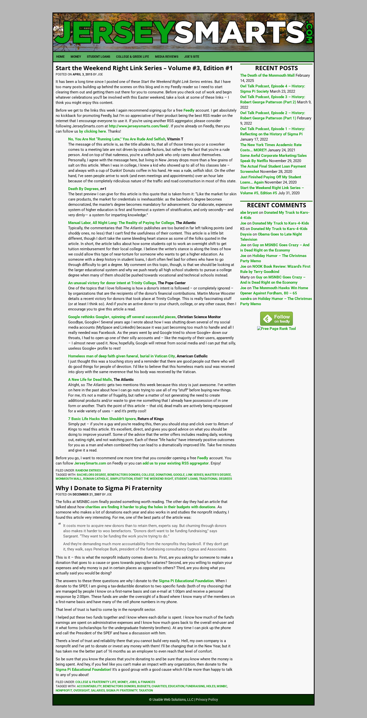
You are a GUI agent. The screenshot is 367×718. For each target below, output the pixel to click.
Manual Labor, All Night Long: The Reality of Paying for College (121, 223)
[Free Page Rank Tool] (276, 328)
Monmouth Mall (69, 478)
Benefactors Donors (123, 475)
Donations (164, 475)
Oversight (81, 690)
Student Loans (186, 478)
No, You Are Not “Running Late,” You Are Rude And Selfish (116, 139)
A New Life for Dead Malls (90, 379)
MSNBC (222, 686)
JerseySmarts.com (183, 32)
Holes (210, 686)
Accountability (89, 686)
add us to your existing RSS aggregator (176, 463)
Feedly (189, 110)
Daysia (246, 234)
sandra (246, 298)
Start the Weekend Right (153, 478)
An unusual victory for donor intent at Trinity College (112, 283)
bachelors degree (91, 475)
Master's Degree (218, 475)
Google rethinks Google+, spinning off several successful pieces (122, 317)
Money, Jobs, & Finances (136, 682)
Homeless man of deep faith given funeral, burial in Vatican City (121, 356)
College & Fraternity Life (95, 682)
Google (179, 475)
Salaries (98, 690)
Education (176, 686)
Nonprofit (64, 690)
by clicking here (92, 131)
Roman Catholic (96, 478)
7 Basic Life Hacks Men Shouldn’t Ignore (102, 419)
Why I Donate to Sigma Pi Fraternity (109, 488)
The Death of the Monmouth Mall (267, 75)
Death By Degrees (83, 189)
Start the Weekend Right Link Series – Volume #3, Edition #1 (144, 68)
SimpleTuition (121, 478)
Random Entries (88, 470)
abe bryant (249, 212)
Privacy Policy (207, 700)
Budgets (143, 686)
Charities (159, 686)
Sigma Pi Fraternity (122, 690)
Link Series (194, 475)
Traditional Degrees (215, 478)
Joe (243, 223)
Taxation (146, 690)
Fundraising (195, 686)
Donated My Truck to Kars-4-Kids (280, 223)
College (148, 475)
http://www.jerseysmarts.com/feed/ (139, 126)
